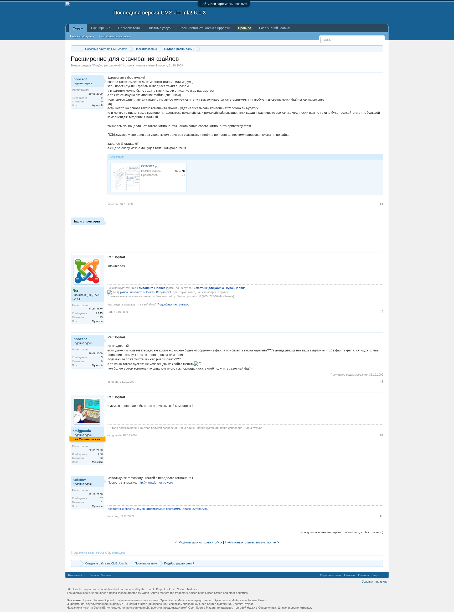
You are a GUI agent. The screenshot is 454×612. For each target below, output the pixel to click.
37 (101, 498)
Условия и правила (374, 581)
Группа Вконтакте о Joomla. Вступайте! (145, 292)
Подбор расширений (107, 65)
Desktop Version (100, 575)
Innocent (161, 65)
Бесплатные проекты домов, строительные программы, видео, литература (157, 508)
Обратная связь (331, 575)
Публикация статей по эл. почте (250, 542)
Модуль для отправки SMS (200, 542)
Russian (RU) (77, 575)
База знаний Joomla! (274, 28)
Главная (363, 575)
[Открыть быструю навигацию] (380, 48)
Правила (244, 28)
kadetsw (79, 480)
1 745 (99, 313)
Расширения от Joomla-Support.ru (204, 28)
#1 (381, 204)
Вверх (376, 575)
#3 (381, 381)
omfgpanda (82, 431)
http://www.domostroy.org (155, 482)
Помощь (349, 575)
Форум (78, 28)
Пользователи (129, 28)
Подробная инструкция (172, 304)
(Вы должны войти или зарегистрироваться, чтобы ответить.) (342, 532)
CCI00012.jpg (149, 166)
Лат (109, 311)
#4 (381, 435)
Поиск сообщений (82, 36)
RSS (384, 575)
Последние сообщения (114, 36)
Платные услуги (160, 28)
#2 (381, 312)
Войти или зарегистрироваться (223, 4)
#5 (381, 516)
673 (100, 454)
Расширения (100, 28)
